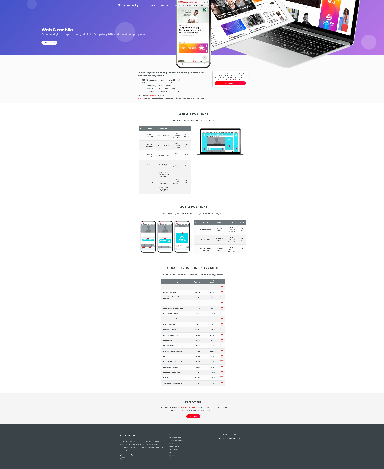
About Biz (250, 5)
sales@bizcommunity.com (190, 407)
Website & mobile (181, 5)
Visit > (221, 287)
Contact (261, 5)
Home (153, 5)
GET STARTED (49, 43)
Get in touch (127, 457)
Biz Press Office (175, 438)
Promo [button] (232, 5)
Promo (172, 452)
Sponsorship (174, 449)
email (229, 79)
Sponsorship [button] (220, 5)
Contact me (230, 83)
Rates (241, 5)
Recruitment (207, 5)
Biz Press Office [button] (164, 5)
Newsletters (195, 5)
